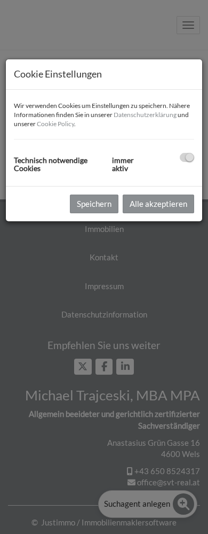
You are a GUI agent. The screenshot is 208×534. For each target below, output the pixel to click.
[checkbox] (187, 157)
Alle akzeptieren (158, 203)
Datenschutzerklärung (145, 115)
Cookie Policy (55, 124)
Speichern (94, 203)
